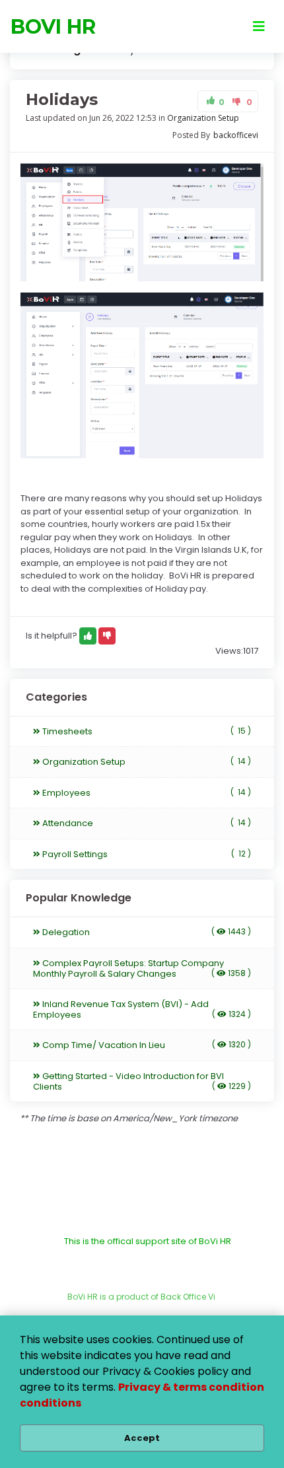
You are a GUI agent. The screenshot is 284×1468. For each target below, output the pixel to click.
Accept (142, 1438)
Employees (145, 792)
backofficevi (235, 135)
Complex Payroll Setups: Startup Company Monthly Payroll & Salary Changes (142, 968)
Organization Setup (203, 117)
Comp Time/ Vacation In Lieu (145, 1045)
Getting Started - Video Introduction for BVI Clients (142, 1081)
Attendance (145, 823)
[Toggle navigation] (258, 26)
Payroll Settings (145, 854)
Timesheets (145, 731)
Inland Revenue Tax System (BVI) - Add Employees (142, 1009)
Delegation (145, 932)
